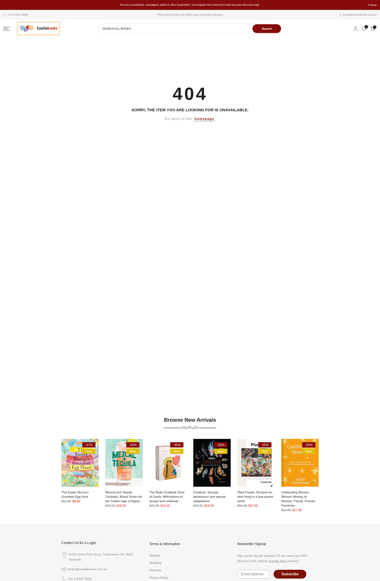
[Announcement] (190, 5)
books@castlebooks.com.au (360, 14)
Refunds (155, 570)
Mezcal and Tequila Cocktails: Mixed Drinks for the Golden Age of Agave (123, 496)
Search (267, 28)
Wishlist (154, 555)
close (8, 5)
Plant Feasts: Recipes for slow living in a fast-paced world (255, 496)
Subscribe (290, 574)
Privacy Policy (158, 577)
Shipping (155, 562)
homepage (204, 119)
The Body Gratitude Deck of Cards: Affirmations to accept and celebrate (167, 496)
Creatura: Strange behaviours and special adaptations (209, 496)
